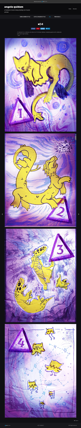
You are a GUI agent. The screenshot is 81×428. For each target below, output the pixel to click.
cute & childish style (39, 16)
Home (70, 8)
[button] (76, 420)
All (50, 16)
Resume (75, 8)
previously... (57, 16)
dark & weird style (25, 16)
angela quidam (13, 6)
